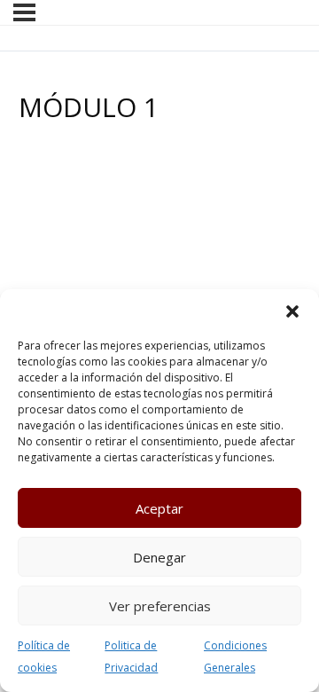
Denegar (159, 557)
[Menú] (24, 12)
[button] (292, 311)
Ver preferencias (160, 606)
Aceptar (159, 508)
